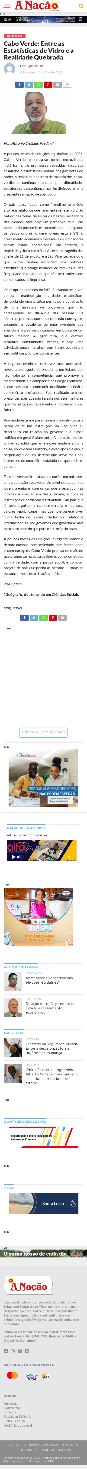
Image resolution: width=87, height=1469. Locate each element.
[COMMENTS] (67, 83)
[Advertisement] (43, 677)
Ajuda (13, 1445)
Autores (10, 1404)
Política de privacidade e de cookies (51, 1445)
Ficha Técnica (14, 1421)
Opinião (32, 66)
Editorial (10, 1412)
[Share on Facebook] (19, 83)
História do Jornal (18, 1425)
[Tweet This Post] (29, 83)
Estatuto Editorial (18, 1417)
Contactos (12, 1408)
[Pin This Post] (48, 83)
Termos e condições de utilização (46, 1450)
